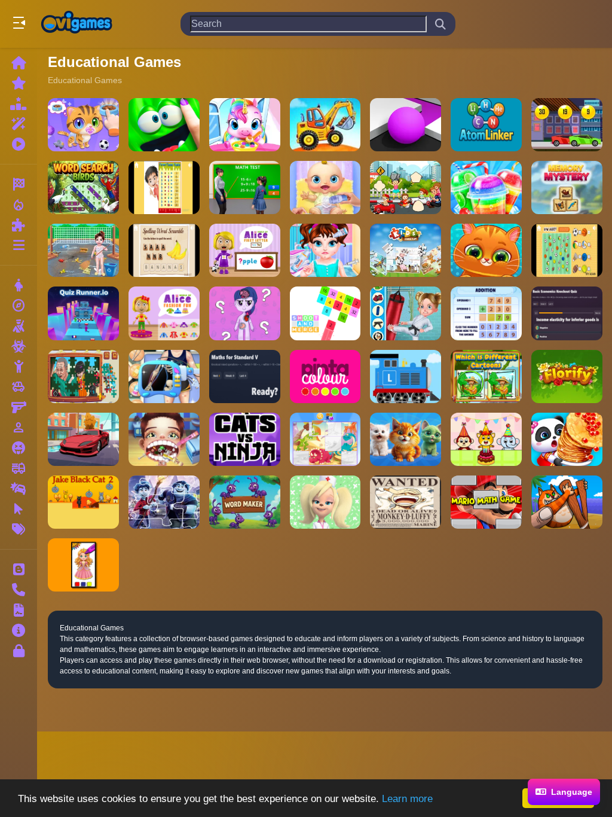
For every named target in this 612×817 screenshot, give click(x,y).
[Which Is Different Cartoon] (486, 376)
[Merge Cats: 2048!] (405, 439)
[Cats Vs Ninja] (244, 439)
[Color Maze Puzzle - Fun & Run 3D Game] (405, 124)
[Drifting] (18, 488)
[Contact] (18, 590)
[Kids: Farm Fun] (405, 250)
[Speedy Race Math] (566, 124)
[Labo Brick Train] (405, 376)
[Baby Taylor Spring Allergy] (325, 250)
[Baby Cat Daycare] (83, 124)
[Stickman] (18, 366)
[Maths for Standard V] (244, 376)
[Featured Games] (18, 124)
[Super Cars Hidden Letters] (83, 439)
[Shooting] (18, 326)
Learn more (407, 798)
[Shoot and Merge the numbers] (325, 313)
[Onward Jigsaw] (164, 502)
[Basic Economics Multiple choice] (566, 313)
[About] (18, 630)
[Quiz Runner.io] (83, 313)
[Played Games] (18, 144)
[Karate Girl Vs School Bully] (405, 313)
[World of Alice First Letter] (244, 250)
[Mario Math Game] (486, 502)
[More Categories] (18, 245)
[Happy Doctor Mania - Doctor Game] (164, 376)
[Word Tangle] (164, 250)
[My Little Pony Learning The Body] (244, 313)
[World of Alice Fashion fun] (164, 313)
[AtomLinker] (486, 124)
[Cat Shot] (566, 502)
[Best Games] (18, 103)
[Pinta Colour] (325, 376)
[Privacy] (18, 651)
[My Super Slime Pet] (164, 124)
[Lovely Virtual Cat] (486, 250)
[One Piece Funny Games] (405, 502)
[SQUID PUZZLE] (83, 376)
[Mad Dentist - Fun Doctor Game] (164, 439)
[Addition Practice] (486, 313)
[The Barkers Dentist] (325, 502)
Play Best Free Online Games (76, 24)
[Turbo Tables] (164, 187)
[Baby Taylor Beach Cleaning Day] (83, 250)
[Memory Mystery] (566, 187)
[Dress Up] (18, 285)
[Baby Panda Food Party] (566, 439)
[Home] (18, 63)
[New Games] (18, 83)
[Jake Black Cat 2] (83, 502)
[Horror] (18, 448)
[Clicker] (18, 509)
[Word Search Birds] (83, 187)
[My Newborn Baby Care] (325, 187)
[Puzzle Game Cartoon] (325, 439)
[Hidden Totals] (566, 250)
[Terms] (18, 610)
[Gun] (18, 407)
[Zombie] (18, 346)
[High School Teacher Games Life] (244, 187)
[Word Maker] (244, 502)
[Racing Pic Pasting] (405, 187)
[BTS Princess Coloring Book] (83, 565)
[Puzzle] (18, 225)
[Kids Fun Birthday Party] (486, 439)
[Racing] (18, 184)
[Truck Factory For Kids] (325, 124)
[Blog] (18, 569)
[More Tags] (18, 529)
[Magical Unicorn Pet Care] (244, 124)
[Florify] (566, 376)
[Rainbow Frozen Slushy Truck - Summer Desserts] (486, 187)
